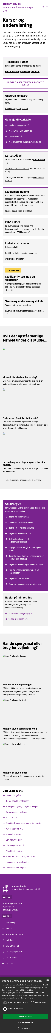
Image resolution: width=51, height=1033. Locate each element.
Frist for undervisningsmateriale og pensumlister (23, 571)
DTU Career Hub (12, 946)
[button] (47, 7)
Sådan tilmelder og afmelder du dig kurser (23, 66)
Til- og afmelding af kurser (17, 801)
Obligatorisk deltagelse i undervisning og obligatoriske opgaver (26, 557)
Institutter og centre (14, 934)
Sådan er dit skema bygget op (18, 305)
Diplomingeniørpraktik (15, 845)
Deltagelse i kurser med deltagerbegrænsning (18, 540)
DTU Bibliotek (11, 957)
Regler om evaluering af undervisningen (25, 564)
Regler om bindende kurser (19, 533)
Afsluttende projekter (14, 259)
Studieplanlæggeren (17, 125)
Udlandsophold (11, 247)
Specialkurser (11, 817)
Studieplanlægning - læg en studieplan (22, 806)
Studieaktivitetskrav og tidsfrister (20, 856)
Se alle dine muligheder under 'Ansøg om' (23, 480)
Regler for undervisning (18, 517)
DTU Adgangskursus (14, 951)
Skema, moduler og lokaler (17, 812)
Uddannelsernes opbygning (17, 862)
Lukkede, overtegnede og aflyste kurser (25, 83)
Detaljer (30, 998)
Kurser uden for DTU (14, 829)
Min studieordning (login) (19, 613)
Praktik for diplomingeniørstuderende (21, 253)
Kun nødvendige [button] (25, 1022)
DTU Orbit (10, 963)
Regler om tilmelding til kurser (21, 528)
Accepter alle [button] (25, 1016)
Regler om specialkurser (18, 578)
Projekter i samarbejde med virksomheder (23, 823)
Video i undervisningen (16, 867)
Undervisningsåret (14, 795)
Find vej (9, 928)
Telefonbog (10, 922)
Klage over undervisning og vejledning (24, 584)
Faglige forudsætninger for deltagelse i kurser (25, 548)
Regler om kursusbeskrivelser (20, 522)
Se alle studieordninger (18, 619)
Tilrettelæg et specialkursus (17, 168)
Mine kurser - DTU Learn (18, 131)
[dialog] (25, 1005)
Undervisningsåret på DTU (16, 108)
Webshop (9, 940)
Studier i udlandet (13, 834)
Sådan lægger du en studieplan (18, 211)
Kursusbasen (13, 136)
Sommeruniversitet (14, 840)
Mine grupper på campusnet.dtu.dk (23, 142)
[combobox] (47, 980)
